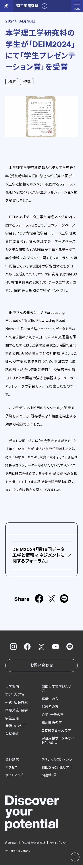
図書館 (47, 775)
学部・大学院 (14, 694)
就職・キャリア (15, 726)
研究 (27, 81)
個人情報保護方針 (33, 843)
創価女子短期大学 (55, 767)
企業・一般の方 (53, 714)
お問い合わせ (41, 665)
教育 (12, 81)
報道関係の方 (52, 722)
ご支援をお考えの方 (56, 730)
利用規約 (11, 843)
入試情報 (12, 734)
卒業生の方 (50, 699)
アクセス (11, 767)
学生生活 (12, 718)
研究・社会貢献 (16, 702)
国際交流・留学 (16, 710)
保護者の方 (50, 706)
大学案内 (12, 686)
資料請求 (12, 759)
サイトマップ (14, 775)
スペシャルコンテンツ (57, 759)
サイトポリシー (59, 843)
